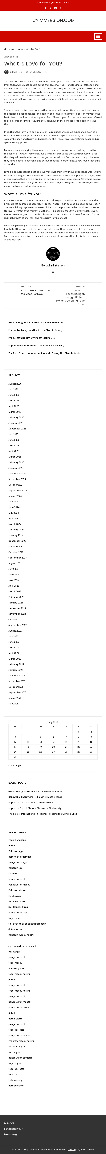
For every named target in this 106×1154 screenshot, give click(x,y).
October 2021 (15, 686)
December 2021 (16, 675)
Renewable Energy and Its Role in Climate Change (36, 330)
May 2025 (13, 445)
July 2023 (13, 569)
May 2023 (13, 580)
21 (66, 746)
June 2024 (14, 507)
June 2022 (13, 642)
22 (78, 746)
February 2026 (16, 417)
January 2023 (15, 602)
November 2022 (17, 613)
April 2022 (13, 653)
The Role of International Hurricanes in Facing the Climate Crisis (44, 353)
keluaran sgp (15, 868)
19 (41, 746)
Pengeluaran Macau (19, 884)
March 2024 (14, 524)
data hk (12, 845)
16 (91, 741)
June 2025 (13, 440)
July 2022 (13, 636)
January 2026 (15, 423)
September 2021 (17, 692)
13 (53, 741)
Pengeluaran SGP (13, 1128)
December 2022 (17, 608)
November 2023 (17, 546)
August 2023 (15, 563)
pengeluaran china (18, 1007)
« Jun (11, 765)
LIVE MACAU (14, 895)
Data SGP (9, 1123)
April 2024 (13, 518)
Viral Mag (72, 1149)
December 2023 (17, 541)
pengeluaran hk (17, 879)
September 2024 (17, 490)
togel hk (12, 1074)
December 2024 (17, 473)
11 (28, 741)
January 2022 (15, 670)
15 (79, 741)
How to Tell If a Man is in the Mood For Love (35, 290)
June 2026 (13, 395)
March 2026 (14, 412)
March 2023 (14, 591)
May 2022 (13, 647)
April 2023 (13, 585)
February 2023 (16, 597)
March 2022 (14, 658)
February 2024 (16, 529)
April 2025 (13, 451)
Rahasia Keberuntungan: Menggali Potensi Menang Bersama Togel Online (70, 295)
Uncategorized (11, 57)
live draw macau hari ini (21, 1041)
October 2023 (15, 552)
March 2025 (14, 456)
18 (28, 746)
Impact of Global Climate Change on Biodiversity (36, 345)
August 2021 (14, 698)
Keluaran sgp (15, 851)
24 (15, 751)
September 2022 (17, 625)
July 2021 (13, 703)
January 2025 (15, 468)
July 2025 (13, 434)
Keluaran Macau (17, 890)
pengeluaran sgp (17, 862)
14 (66, 741)
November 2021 (16, 681)
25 (28, 751)
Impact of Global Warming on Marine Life (31, 338)
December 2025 (17, 428)
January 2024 (15, 535)
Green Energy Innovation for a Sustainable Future (35, 322)
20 (53, 746)
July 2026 (13, 389)
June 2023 (13, 574)
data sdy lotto (16, 1085)
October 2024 (16, 484)
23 (91, 746)
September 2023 (17, 557)
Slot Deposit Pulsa (18, 907)
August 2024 (15, 496)
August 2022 (15, 630)
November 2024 (17, 479)
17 (15, 746)
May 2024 (13, 512)
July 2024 (13, 501)
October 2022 (15, 619)
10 (15, 741)
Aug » (18, 765)
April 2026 (13, 406)
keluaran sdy (15, 1080)
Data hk (12, 873)
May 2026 (13, 400)
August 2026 (15, 383)
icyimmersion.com (53, 20)
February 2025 (16, 462)
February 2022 (16, 664)
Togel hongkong (17, 840)
